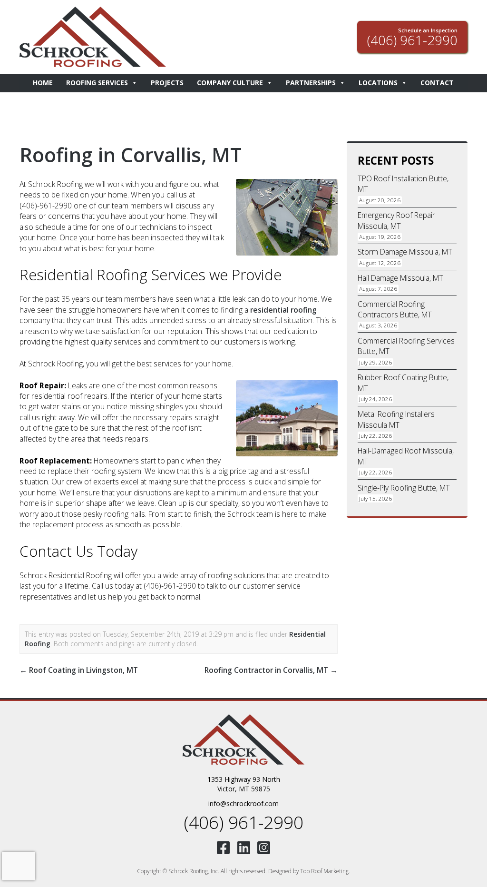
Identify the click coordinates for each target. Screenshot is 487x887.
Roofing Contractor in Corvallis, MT (271, 670)
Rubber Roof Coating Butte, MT (403, 382)
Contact (437, 82)
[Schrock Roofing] (243, 739)
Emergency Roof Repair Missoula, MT (396, 220)
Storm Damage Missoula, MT (405, 251)
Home (43, 82)
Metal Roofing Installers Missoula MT (396, 419)
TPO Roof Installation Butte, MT (403, 183)
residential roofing (283, 310)
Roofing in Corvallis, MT (130, 154)
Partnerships (311, 82)
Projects (167, 82)
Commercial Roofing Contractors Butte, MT (395, 309)
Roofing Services (97, 82)
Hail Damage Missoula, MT (400, 278)
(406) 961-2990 (243, 822)
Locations (378, 82)
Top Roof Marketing (324, 871)
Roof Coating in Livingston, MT (78, 670)
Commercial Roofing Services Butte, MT (406, 345)
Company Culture (230, 82)
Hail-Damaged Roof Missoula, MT (406, 455)
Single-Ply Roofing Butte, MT (404, 488)
